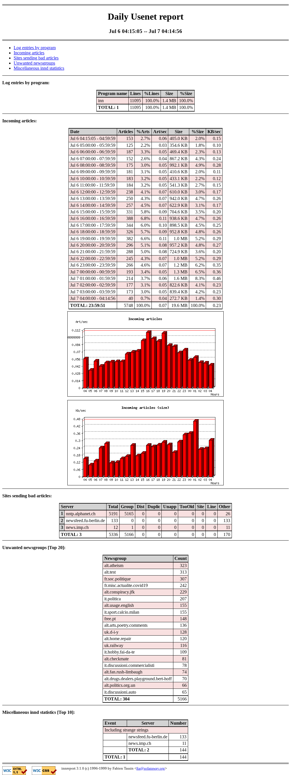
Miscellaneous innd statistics (39, 68)
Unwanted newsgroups (34, 63)
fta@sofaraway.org (150, 768)
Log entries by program (35, 47)
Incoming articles (29, 52)
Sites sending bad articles (36, 57)
